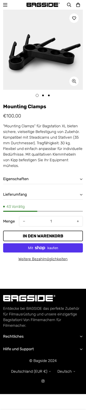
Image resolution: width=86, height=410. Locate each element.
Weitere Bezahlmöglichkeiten (43, 259)
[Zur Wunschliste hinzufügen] (74, 18)
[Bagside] (43, 5)
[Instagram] (43, 381)
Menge (9, 221)
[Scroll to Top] (78, 388)
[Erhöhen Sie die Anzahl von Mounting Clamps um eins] (78, 221)
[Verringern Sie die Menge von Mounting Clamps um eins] (24, 221)
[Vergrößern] (74, 81)
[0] (78, 5)
